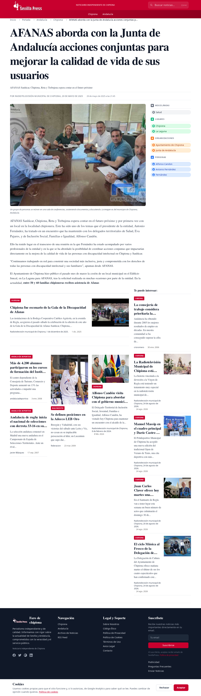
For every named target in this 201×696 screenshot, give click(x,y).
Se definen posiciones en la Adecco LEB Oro (68, 416)
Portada (26, 19)
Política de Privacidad (114, 632)
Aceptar (181, 687)
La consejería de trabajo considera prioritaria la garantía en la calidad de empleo (147, 313)
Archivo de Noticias (68, 632)
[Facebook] (14, 655)
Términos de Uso (112, 641)
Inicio (13, 19)
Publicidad (153, 662)
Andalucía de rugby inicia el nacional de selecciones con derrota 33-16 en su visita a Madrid (28, 423)
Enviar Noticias (156, 670)
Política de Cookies (112, 637)
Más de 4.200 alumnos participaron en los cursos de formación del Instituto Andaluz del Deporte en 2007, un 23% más (28, 371)
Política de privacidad (169, 655)
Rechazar (164, 687)
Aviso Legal (109, 646)
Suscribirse (168, 645)
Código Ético (109, 628)
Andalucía (108, 14)
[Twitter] (19, 655)
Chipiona (93, 14)
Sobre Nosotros (111, 624)
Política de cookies (48, 691)
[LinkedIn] (31, 655)
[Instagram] (25, 655)
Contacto (107, 650)
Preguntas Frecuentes (159, 666)
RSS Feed (62, 637)
